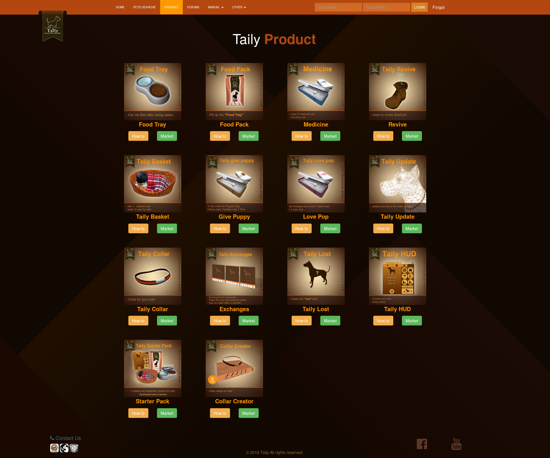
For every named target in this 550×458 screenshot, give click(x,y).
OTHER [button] (237, 7)
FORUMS (193, 7)
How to (138, 136)
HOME (120, 7)
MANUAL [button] (214, 7)
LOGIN (419, 7)
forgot (439, 7)
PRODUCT (171, 7)
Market (167, 136)
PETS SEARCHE (144, 7)
